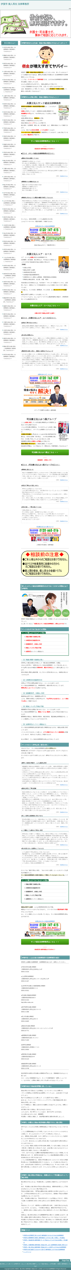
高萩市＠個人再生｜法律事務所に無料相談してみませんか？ (9, 138)
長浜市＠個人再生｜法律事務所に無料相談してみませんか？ (9, 114)
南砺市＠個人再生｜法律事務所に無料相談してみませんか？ (9, 308)
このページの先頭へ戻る (63, 1260)
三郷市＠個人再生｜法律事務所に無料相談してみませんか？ (9, 324)
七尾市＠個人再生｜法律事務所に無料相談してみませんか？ (9, 73)
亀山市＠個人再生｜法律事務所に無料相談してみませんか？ (9, 186)
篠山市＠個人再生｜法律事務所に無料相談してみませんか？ (9, 162)
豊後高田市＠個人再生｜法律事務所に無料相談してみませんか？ (9, 300)
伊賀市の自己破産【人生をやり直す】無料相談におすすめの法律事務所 (44, 1249)
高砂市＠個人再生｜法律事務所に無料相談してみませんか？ (9, 122)
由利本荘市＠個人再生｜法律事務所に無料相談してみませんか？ (9, 275)
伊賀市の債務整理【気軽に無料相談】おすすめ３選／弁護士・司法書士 (44, 1237)
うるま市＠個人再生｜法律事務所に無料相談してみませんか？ (9, 259)
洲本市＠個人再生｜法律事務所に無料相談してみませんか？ (9, 316)
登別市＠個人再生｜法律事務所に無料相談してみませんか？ (9, 154)
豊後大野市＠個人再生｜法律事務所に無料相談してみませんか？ (9, 348)
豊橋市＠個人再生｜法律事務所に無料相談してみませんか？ (9, 57)
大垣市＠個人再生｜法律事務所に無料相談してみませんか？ (9, 332)
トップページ (27, 1252)
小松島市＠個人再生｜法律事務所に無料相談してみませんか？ (9, 227)
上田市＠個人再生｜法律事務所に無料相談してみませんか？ (9, 178)
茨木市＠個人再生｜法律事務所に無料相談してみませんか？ (9, 81)
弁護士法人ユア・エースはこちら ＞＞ (45, 305)
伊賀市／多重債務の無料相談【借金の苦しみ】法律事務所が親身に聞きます (45, 1245)
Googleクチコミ (64, 176)
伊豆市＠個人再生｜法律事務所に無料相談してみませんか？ (9, 251)
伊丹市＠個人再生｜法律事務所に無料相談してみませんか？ (9, 356)
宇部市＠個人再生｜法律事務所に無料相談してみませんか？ (9, 130)
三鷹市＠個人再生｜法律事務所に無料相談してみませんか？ (9, 170)
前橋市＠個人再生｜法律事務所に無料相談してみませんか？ (9, 146)
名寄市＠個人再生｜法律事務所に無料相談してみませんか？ (9, 267)
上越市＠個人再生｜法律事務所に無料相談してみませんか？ (9, 97)
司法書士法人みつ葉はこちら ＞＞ (45, 452)
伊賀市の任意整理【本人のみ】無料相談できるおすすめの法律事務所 (43, 1235)
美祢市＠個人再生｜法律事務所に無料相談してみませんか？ (9, 211)
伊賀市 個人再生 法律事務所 (15, 4)
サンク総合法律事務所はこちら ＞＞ (45, 141)
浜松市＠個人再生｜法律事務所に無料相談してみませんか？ (9, 219)
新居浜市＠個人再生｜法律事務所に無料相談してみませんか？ (9, 89)
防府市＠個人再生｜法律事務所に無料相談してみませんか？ (9, 106)
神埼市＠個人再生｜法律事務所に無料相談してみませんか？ (9, 291)
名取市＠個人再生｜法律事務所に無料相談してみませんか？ (9, 283)
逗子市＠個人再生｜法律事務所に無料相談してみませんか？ (9, 194)
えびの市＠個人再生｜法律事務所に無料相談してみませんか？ (9, 203)
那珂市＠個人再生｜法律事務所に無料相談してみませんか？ (9, 65)
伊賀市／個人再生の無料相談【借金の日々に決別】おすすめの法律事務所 (44, 1247)
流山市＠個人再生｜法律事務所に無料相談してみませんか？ (9, 235)
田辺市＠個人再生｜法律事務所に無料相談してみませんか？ (9, 243)
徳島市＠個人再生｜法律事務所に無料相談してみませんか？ (9, 340)
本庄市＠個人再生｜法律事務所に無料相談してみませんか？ (9, 49)
